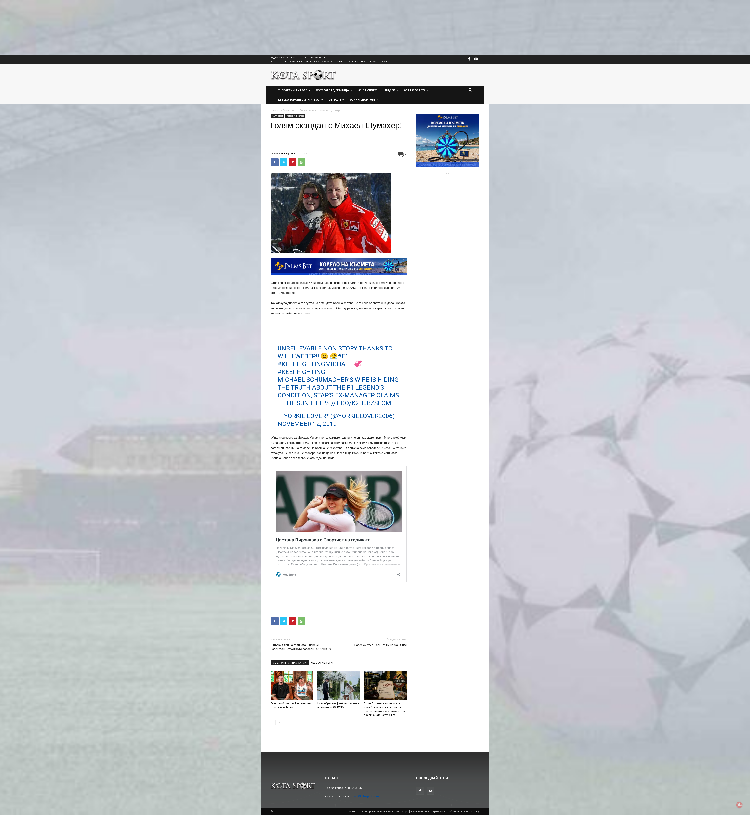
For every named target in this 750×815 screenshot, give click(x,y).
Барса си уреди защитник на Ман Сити (380, 645)
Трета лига (439, 811)
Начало (275, 110)
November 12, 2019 (307, 423)
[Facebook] (469, 59)
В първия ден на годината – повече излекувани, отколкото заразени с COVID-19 (301, 647)
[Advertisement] (117, 27)
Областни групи (458, 811)
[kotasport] (304, 74)
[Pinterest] (292, 162)
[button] (470, 90)
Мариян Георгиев (284, 153)
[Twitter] (284, 162)
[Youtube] (476, 59)
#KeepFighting (301, 371)
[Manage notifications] (739, 805)
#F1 (343, 356)
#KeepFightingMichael (315, 364)
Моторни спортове (295, 115)
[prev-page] (273, 722)
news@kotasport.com (365, 796)
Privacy (475, 811)
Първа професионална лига (376, 811)
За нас (352, 811)
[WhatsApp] (301, 162)
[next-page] (279, 722)
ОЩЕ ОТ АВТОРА (322, 662)
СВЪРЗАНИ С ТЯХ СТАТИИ (289, 662)
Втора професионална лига (412, 811)
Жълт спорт (289, 110)
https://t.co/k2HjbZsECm (350, 403)
